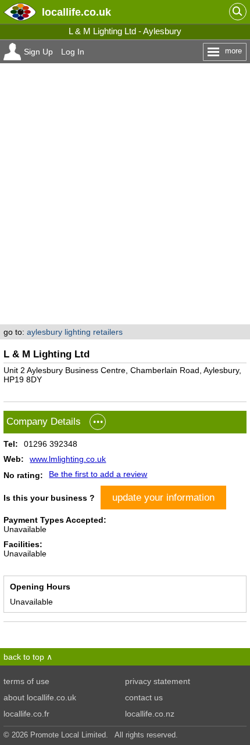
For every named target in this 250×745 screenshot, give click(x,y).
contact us (144, 697)
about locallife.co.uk (39, 697)
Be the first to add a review (98, 474)
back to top (23, 656)
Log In (72, 51)
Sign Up (38, 51)
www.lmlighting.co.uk (68, 459)
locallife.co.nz (149, 713)
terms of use (26, 681)
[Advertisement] (125, 194)
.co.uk (76, 12)
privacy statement (157, 681)
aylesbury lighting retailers (75, 332)
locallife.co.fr (26, 713)
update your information (163, 497)
